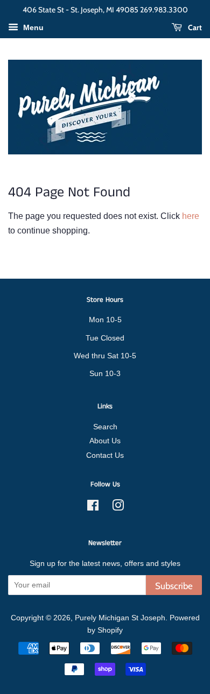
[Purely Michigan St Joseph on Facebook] (93, 508)
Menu (32, 27)
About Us (105, 441)
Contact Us (105, 455)
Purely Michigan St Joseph (120, 618)
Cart (194, 27)
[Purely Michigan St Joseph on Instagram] (118, 508)
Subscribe (174, 585)
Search (105, 427)
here (190, 216)
